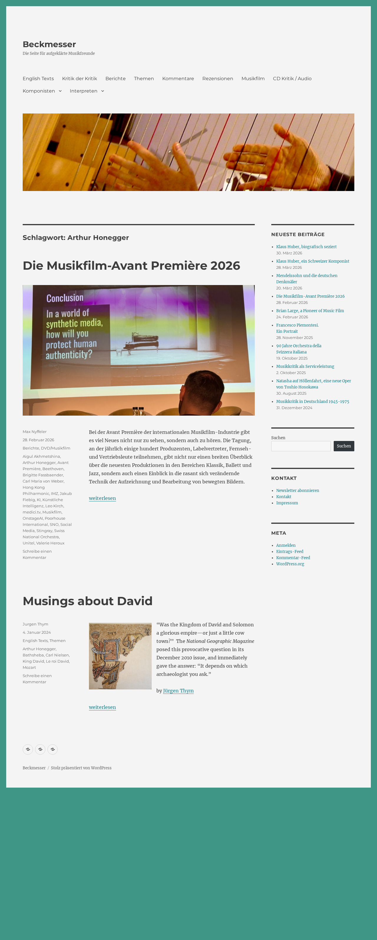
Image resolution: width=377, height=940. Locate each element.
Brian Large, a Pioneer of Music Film (310, 310)
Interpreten (83, 91)
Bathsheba (33, 655)
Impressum (287, 503)
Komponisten (39, 91)
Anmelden (286, 545)
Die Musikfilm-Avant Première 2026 (131, 265)
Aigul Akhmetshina (41, 456)
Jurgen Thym (35, 624)
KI (39, 499)
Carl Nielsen (57, 655)
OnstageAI (33, 518)
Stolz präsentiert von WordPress (81, 768)
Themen (144, 78)
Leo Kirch (54, 505)
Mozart (29, 667)
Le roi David (57, 661)
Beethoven (53, 468)
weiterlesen (102, 498)
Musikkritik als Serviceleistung (305, 366)
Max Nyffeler (35, 431)
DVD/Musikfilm (55, 448)
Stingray (44, 530)
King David (33, 661)
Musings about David (88, 601)
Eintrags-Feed (289, 551)
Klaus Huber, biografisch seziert (306, 246)
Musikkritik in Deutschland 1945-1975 (312, 401)
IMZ (54, 493)
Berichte (115, 78)
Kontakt (283, 496)
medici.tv (32, 512)
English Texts (38, 78)
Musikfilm (253, 78)
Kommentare (178, 78)
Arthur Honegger (39, 462)
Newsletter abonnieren (297, 490)
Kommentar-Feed (293, 557)
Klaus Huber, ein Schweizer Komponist (312, 261)
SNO (54, 524)
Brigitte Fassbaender (43, 475)
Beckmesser (49, 44)
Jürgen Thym (178, 691)
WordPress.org (290, 564)
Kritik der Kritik (79, 78)
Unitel (28, 543)
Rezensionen (217, 78)
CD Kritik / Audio (292, 78)
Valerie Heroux (50, 543)
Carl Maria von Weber (43, 481)
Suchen (278, 437)
